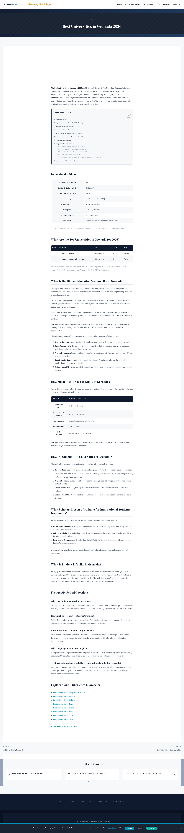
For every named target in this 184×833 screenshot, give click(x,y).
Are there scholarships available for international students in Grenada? (81, 157)
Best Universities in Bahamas (64, 696)
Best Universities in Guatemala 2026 (169, 748)
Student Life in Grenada (63, 140)
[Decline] (181, 828)
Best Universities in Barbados (64, 700)
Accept (129, 828)
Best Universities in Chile (63, 719)
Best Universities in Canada (63, 715)
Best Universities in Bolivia (63, 708)
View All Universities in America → (64, 726)
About (62, 801)
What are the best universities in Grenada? (73, 147)
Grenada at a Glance (62, 119)
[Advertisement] (92, 66)
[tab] (88, 781)
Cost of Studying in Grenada (65, 130)
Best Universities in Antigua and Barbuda (69, 692)
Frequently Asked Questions (65, 144)
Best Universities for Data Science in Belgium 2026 (86, 773)
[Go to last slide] (10, 774)
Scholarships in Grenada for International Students (72, 137)
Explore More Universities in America (67, 161)
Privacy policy (152, 828)
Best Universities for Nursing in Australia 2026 (26, 773)
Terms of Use (102, 801)
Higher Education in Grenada (65, 126)
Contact (73, 801)
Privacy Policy (86, 801)
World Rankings (118, 801)
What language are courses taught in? (72, 155)
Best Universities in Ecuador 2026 (14, 748)
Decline (140, 828)
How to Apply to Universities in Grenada (69, 133)
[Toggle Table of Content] (127, 116)
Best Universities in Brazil (63, 711)
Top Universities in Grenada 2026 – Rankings (70, 123)
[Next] (174, 774)
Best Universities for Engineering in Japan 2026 (144, 773)
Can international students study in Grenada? (74, 152)
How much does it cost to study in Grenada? (74, 149)
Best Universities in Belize (63, 704)
